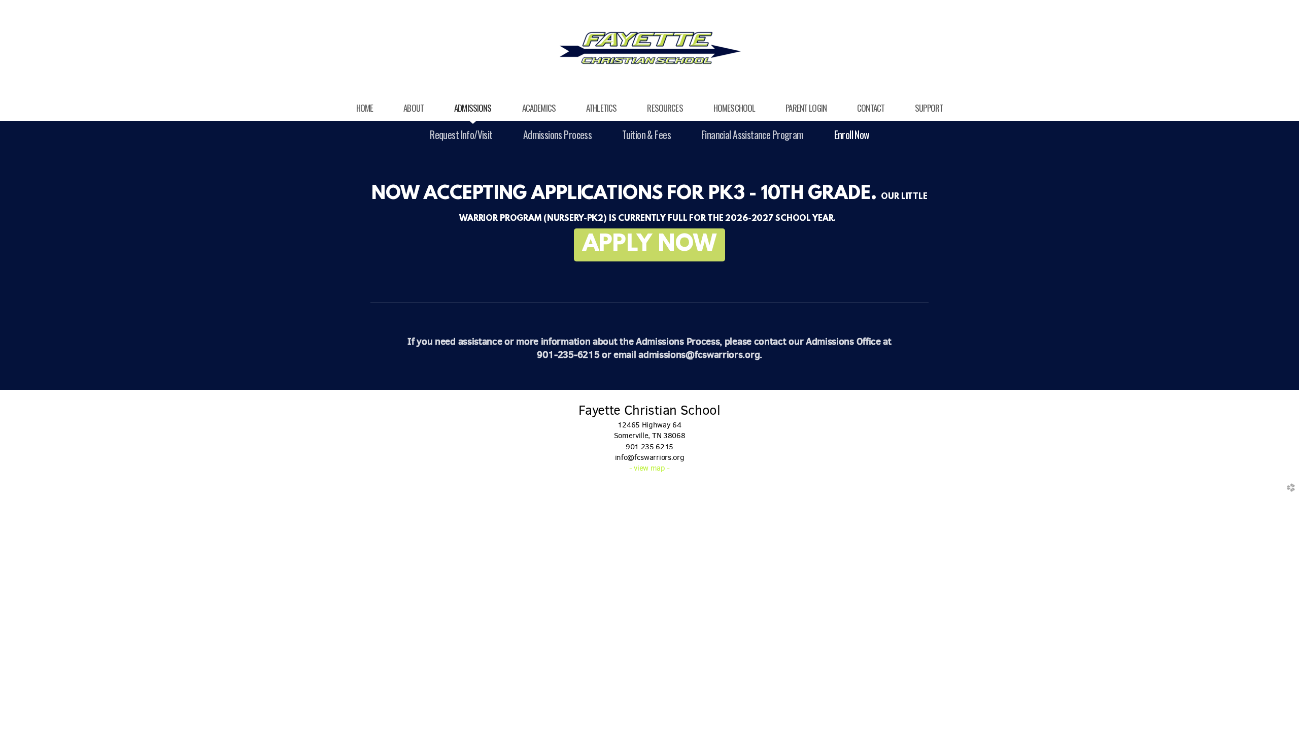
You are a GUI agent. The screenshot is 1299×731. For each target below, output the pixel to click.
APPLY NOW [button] (650, 245)
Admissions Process (557, 134)
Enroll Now (851, 134)
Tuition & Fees (646, 134)
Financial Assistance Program (752, 134)
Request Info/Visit (461, 134)
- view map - (649, 468)
